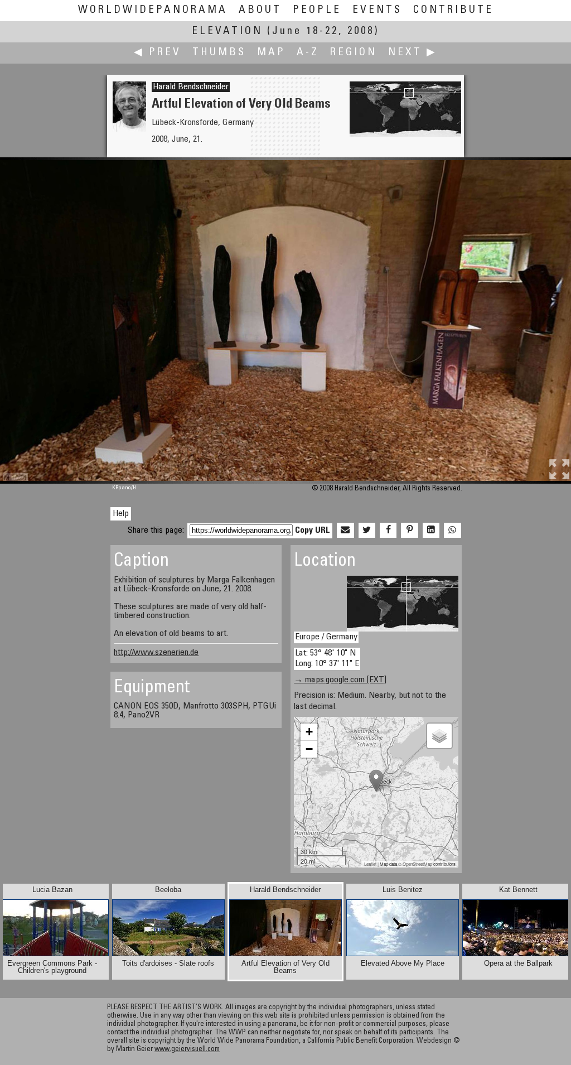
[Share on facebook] (388, 530)
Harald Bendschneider (191, 87)
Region (353, 52)
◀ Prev (157, 52)
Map (271, 52)
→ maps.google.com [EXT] (340, 680)
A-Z (308, 52)
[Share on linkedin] (431, 530)
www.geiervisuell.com (187, 1049)
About (260, 10)
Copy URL (312, 530)
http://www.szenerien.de (156, 652)
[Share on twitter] (367, 530)
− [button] (309, 749)
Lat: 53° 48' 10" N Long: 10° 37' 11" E (327, 658)
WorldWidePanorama (153, 10)
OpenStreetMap (417, 864)
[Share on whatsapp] (452, 530)
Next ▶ (412, 52)
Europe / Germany (326, 637)
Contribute (453, 10)
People (317, 10)
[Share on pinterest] (409, 530)
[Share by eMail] (345, 530)
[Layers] (439, 736)
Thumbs (219, 52)
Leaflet (370, 864)
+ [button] (309, 732)
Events (377, 10)
